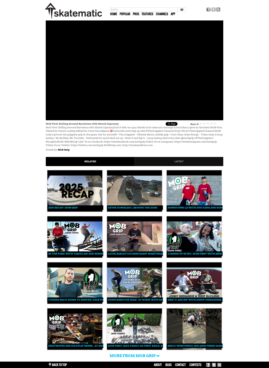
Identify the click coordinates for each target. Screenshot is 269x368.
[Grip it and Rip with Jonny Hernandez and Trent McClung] (194, 302)
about (158, 365)
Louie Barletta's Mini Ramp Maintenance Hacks (142, 253)
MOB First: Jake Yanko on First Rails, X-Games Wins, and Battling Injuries (160, 345)
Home (113, 14)
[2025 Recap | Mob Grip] (74, 210)
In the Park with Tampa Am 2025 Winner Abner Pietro (86, 253)
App (173, 14)
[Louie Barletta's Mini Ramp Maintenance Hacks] (134, 256)
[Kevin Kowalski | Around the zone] (134, 210)
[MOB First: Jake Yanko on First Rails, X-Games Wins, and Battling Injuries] (134, 349)
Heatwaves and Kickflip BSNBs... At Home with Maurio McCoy (92, 345)
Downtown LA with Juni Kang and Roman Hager (202, 207)
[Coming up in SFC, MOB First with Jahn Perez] (194, 256)
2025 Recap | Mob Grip (63, 207)
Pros (136, 14)
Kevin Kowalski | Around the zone (132, 207)
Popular (125, 14)
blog (168, 365)
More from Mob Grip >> (134, 356)
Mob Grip (64, 149)
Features (147, 14)
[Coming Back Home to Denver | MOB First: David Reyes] (74, 302)
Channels (162, 14)
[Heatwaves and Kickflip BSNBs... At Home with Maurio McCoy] (74, 349)
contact (180, 365)
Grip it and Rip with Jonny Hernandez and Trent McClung (209, 299)
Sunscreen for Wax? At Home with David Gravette (144, 299)
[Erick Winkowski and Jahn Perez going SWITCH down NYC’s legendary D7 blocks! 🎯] (194, 349)
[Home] (73, 19)
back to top (59, 365)
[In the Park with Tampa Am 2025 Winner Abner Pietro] (74, 256)
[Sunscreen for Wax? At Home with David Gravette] (134, 302)
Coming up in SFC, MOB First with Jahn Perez (199, 253)
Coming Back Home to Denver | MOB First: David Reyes (86, 299)
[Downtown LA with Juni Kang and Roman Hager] (194, 210)
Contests (195, 365)
